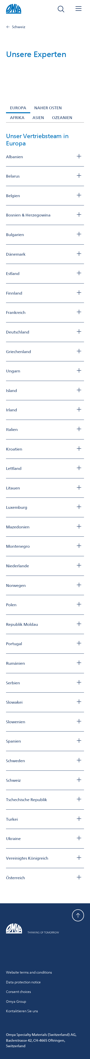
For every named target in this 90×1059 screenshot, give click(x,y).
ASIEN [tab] (38, 117)
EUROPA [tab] (18, 107)
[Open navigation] (78, 9)
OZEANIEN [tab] (62, 117)
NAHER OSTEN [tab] (48, 107)
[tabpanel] (45, 507)
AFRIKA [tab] (17, 117)
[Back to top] (78, 915)
